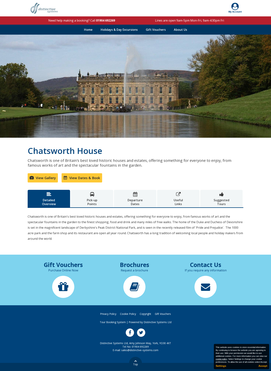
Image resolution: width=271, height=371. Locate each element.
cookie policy (221, 359)
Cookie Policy (128, 314)
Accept (262, 365)
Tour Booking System (113, 322)
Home (88, 30)
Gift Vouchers (156, 30)
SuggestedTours (221, 199)
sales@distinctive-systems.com (139, 350)
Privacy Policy (108, 314)
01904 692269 (105, 20)
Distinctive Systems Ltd (157, 322)
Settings (221, 365)
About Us (180, 30)
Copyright (145, 314)
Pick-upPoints (92, 199)
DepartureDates (135, 199)
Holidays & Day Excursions (119, 30)
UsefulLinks (178, 199)
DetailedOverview (49, 199)
